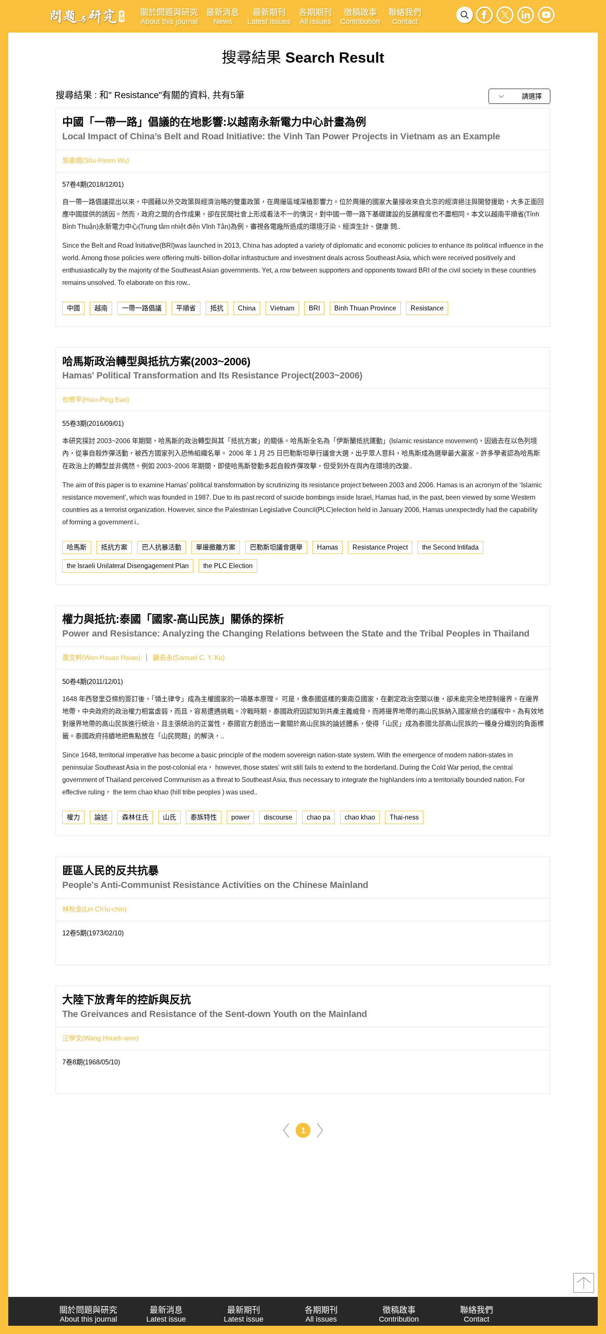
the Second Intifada (450, 547)
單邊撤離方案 (215, 547)
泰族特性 (203, 817)
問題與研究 (87, 16)
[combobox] (519, 96)
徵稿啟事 (360, 17)
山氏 (169, 817)
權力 (73, 817)
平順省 (186, 308)
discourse (278, 817)
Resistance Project (380, 547)
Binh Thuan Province (365, 308)
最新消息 (222, 17)
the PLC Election (228, 565)
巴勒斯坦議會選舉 (276, 547)
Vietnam (282, 308)
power (240, 817)
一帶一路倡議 (142, 308)
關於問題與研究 (169, 17)
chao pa (318, 817)
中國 (73, 308)
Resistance (427, 308)
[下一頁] (319, 1129)
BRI (314, 308)
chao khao (360, 817)
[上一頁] (286, 1129)
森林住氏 (135, 817)
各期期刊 (315, 17)
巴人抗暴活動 (161, 547)
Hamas (327, 547)
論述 (101, 817)
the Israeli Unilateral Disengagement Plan (128, 565)
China (247, 308)
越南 (101, 308)
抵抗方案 (114, 547)
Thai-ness (404, 817)
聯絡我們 (404, 17)
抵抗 (216, 308)
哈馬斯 (77, 547)
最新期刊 (269, 17)
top (583, 1283)
